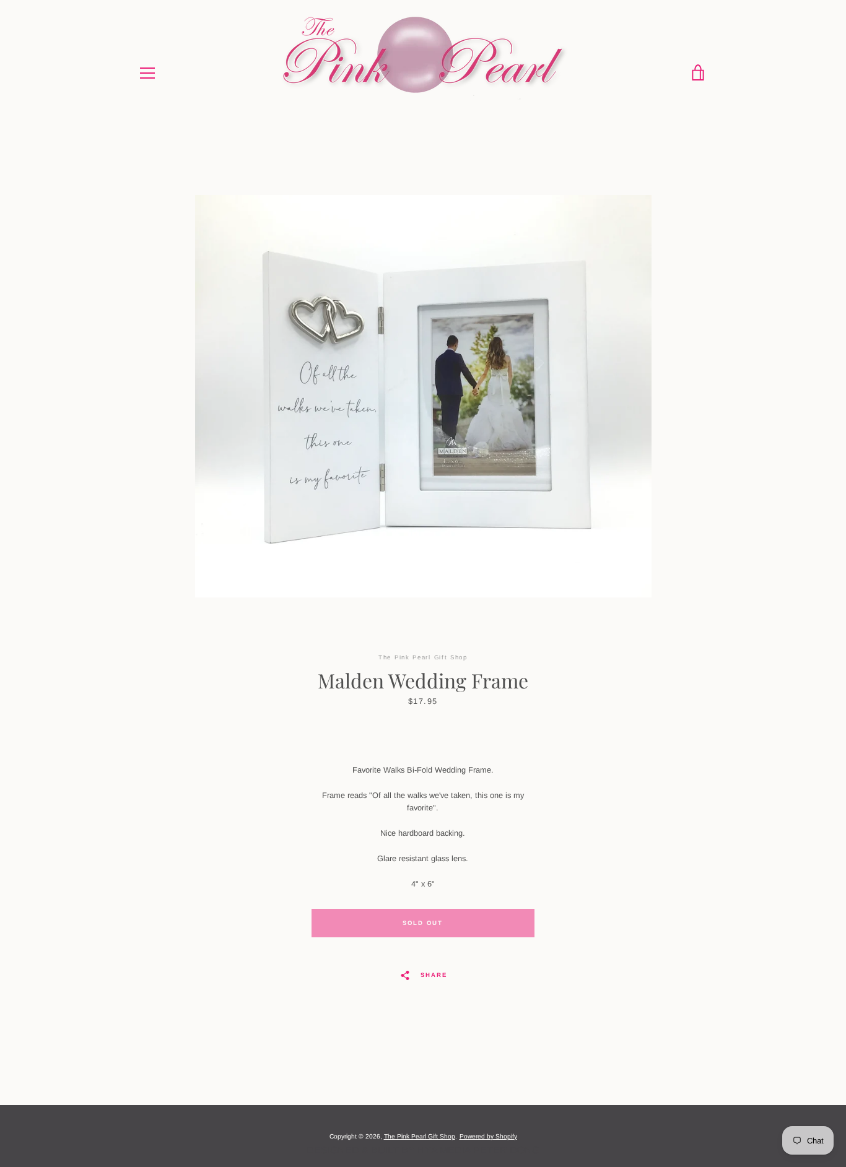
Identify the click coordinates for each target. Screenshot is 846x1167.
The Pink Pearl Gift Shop (419, 1136)
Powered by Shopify (488, 1136)
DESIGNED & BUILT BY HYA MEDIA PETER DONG (423, 1150)
